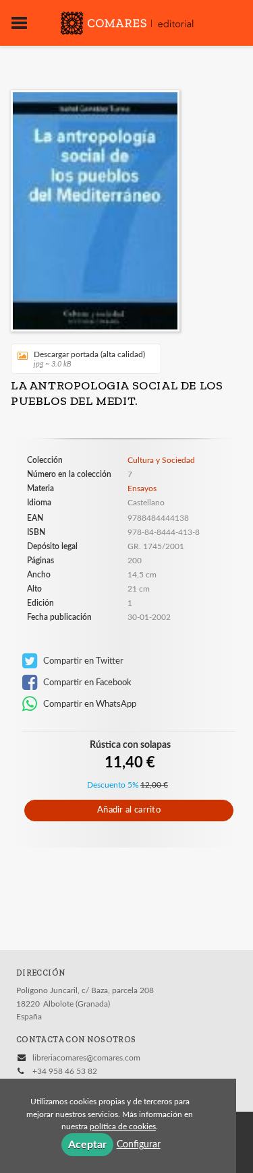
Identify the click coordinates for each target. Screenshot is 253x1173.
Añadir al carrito (129, 810)
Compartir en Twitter (82, 661)
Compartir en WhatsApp (88, 704)
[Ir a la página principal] (126, 21)
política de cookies (123, 1126)
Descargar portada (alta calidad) (89, 359)
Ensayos (142, 488)
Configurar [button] (139, 1144)
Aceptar (87, 1144)
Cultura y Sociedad (161, 460)
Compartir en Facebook (86, 682)
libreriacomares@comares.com (86, 1058)
